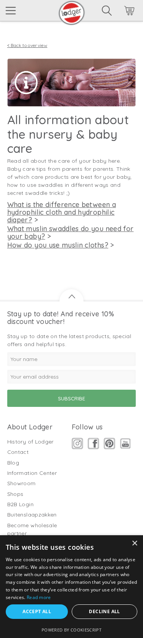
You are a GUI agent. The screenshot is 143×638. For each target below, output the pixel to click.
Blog (13, 462)
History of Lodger (30, 441)
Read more (39, 597)
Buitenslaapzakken (32, 514)
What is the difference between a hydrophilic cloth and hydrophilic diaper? (61, 212)
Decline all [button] (104, 611)
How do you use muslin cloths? (57, 245)
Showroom (21, 483)
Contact (18, 452)
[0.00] (118, 11)
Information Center (32, 473)
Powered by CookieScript (71, 630)
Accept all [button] (36, 611)
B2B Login (20, 504)
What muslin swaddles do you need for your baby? (70, 232)
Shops (15, 494)
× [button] (134, 543)
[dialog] (71, 586)
